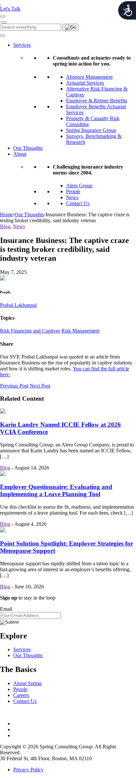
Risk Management (80, 331)
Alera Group (79, 185)
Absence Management (89, 77)
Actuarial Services (85, 83)
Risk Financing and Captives (30, 331)
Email (6, 609)
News (72, 197)
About (19, 154)
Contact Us (77, 203)
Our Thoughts (28, 148)
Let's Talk (10, 9)
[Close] (4, 22)
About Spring (27, 683)
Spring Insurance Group (91, 130)
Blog (5, 226)
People (73, 191)
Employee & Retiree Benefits (96, 100)
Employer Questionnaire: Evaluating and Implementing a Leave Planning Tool (56, 490)
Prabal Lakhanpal (18, 305)
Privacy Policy (28, 769)
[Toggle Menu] (2, 36)
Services (22, 45)
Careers (21, 695)
